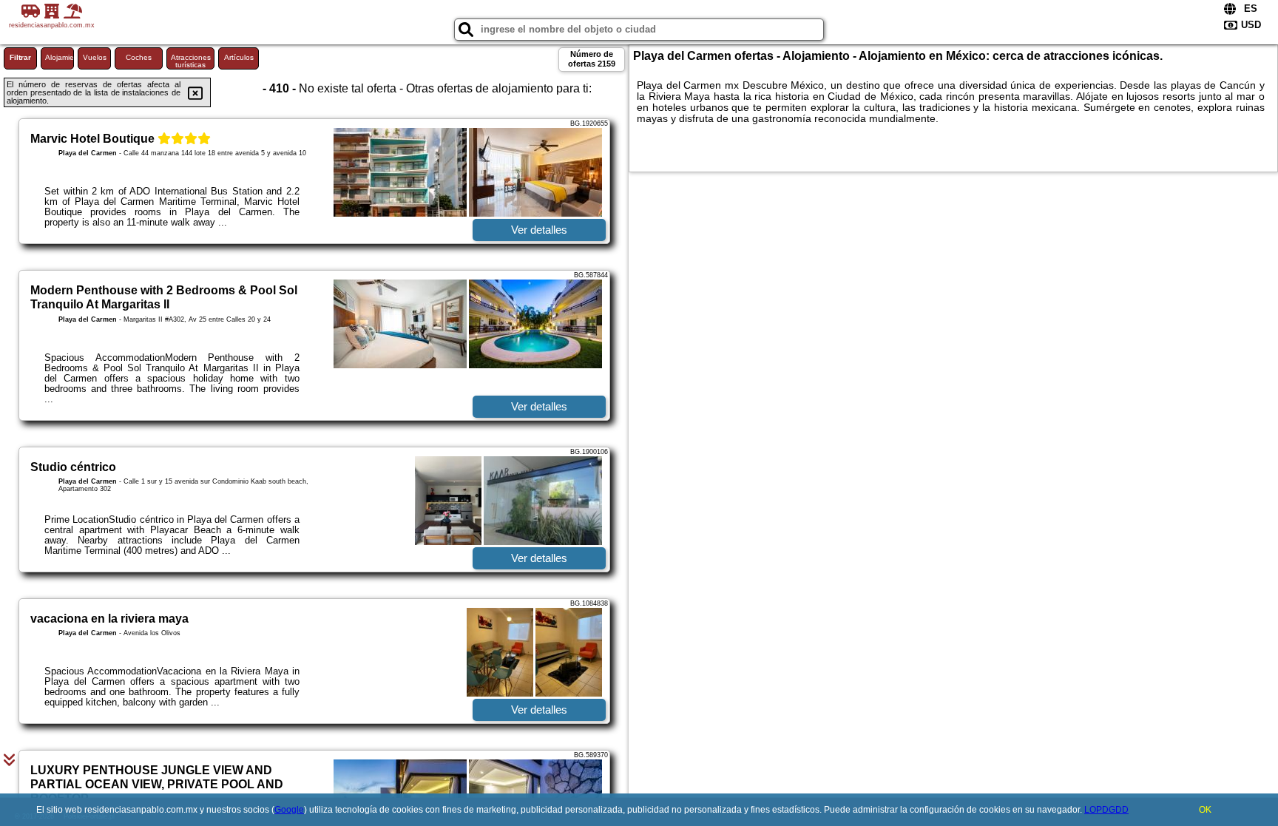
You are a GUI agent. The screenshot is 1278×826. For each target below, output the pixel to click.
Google (289, 810)
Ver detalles (539, 229)
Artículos (239, 57)
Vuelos (94, 57)
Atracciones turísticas (191, 61)
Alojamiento (59, 57)
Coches (139, 57)
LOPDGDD (1106, 810)
